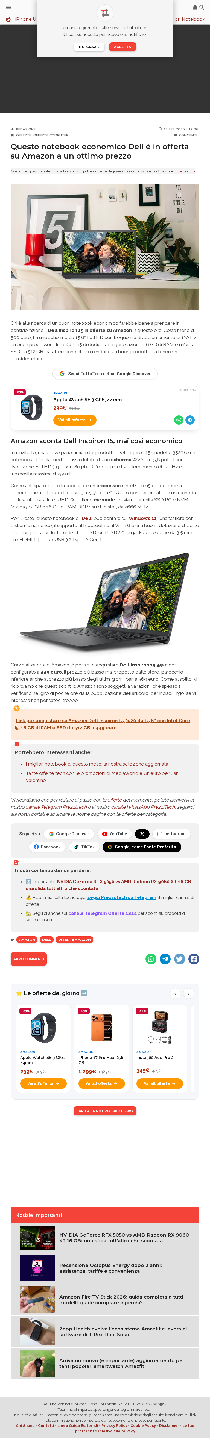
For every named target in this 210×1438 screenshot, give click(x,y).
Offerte (23, 135)
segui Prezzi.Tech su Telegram (122, 897)
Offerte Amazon (74, 940)
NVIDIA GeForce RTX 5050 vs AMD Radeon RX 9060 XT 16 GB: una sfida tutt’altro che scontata (124, 1237)
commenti (188, 135)
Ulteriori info (185, 171)
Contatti (46, 1426)
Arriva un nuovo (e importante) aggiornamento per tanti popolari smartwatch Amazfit (121, 1363)
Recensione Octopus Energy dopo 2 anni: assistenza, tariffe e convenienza (110, 1268)
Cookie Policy (143, 1426)
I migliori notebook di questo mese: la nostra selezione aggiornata (97, 764)
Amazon (27, 940)
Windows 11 (142, 518)
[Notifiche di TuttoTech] (195, 7)
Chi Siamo (25, 1426)
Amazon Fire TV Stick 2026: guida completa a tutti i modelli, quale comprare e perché (122, 1299)
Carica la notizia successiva (105, 1111)
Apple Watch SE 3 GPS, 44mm (87, 399)
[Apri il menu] (8, 7)
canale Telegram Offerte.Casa (102, 913)
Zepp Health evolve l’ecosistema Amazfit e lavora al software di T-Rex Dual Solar (123, 1331)
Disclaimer (169, 1426)
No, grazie (89, 47)
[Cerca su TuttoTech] (202, 7)
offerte (114, 800)
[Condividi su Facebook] (193, 959)
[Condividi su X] (179, 959)
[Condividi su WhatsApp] (178, 420)
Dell (87, 518)
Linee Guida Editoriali (77, 1426)
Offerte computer (50, 135)
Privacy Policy (114, 1426)
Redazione (26, 129)
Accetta (122, 47)
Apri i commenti (28, 959)
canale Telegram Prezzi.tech (56, 807)
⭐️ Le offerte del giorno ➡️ (52, 993)
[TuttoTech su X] (142, 834)
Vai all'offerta (72, 420)
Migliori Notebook (184, 19)
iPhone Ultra (29, 19)
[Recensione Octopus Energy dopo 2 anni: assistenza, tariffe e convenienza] (37, 1267)
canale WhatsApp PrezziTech (143, 807)
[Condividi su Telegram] (190, 420)
